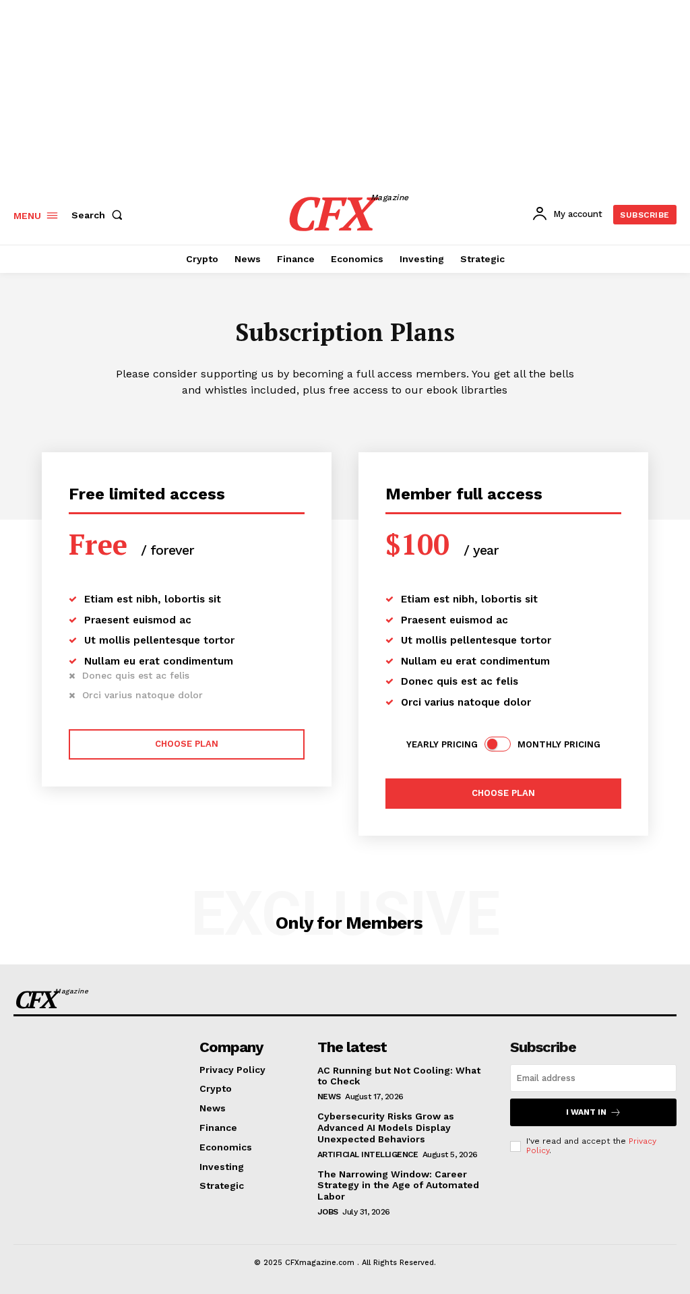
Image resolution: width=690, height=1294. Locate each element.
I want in (586, 1112)
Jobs (327, 1211)
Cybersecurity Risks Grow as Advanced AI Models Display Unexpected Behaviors (385, 1127)
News (329, 1096)
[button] (99, 215)
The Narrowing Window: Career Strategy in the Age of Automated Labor (398, 1185)
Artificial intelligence (367, 1154)
